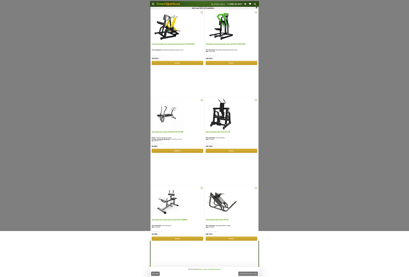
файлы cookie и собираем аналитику (209, 269)
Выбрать (177, 151)
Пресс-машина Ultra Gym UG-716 (218, 132)
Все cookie (155, 273)
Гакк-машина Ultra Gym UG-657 (217, 219)
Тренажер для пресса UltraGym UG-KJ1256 (167, 132)
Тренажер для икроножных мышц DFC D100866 (169, 219)
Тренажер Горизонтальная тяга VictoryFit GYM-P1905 (225, 44)
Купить (177, 63)
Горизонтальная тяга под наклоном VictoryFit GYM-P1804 (173, 44)
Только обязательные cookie (248, 273)
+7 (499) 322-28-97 (234, 4)
